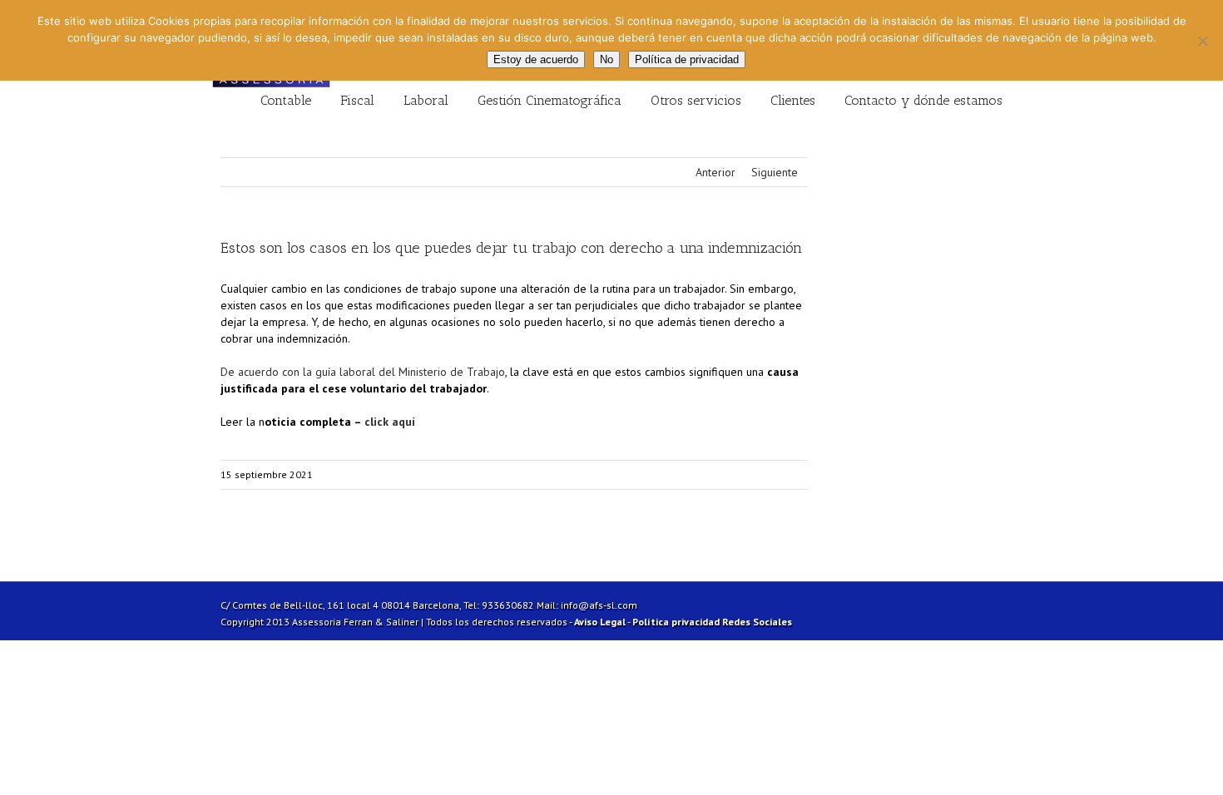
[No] (1202, 40)
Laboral (426, 100)
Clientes (792, 100)
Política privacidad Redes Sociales (712, 621)
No (606, 59)
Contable (285, 100)
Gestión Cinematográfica (549, 100)
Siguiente (774, 172)
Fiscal (357, 100)
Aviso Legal (600, 621)
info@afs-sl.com (599, 605)
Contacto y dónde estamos (923, 100)
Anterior (715, 172)
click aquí (389, 421)
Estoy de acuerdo (535, 59)
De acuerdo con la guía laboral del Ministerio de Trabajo (362, 371)
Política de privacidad (687, 59)
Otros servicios (696, 100)
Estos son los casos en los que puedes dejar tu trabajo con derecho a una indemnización (511, 248)
